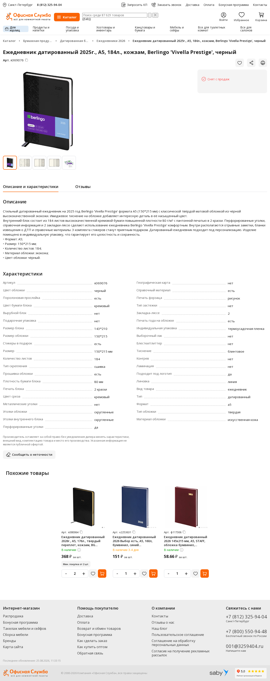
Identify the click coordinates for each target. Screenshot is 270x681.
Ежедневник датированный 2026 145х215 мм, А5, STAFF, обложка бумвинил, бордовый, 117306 (185, 543)
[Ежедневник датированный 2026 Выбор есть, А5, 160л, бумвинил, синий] (135, 507)
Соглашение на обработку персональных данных (173, 642)
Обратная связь (90, 653)
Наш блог (159, 628)
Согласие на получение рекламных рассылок (180, 653)
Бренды (9, 640)
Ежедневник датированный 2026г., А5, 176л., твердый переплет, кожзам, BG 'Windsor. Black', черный (83, 543)
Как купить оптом (92, 647)
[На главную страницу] (28, 19)
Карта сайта (13, 647)
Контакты (260, 4)
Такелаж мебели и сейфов (24, 628)
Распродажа (13, 616)
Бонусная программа (234, 4)
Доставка (192, 4)
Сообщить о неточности (32, 454)
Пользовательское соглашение (178, 634)
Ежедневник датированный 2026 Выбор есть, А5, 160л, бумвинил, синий (134, 541)
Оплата (209, 4)
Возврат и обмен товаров (99, 628)
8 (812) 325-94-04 (49, 5)
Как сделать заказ (92, 640)
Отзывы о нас (163, 622)
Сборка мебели (15, 634)
